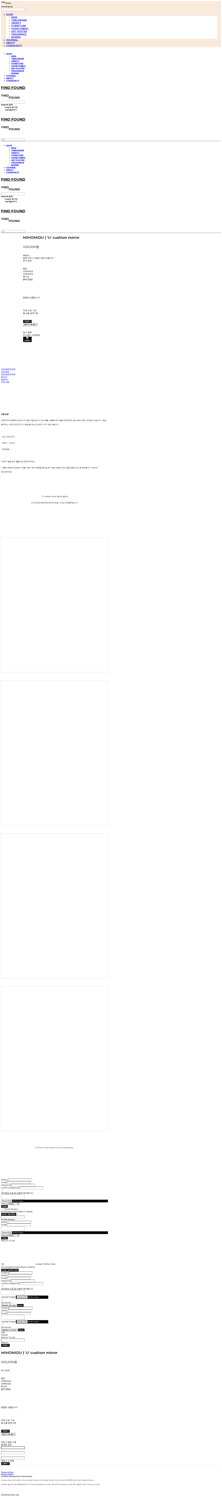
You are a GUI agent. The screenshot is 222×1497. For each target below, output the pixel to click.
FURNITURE (18, 25)
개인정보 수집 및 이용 (11, 1193)
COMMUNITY (14, 45)
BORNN (16, 37)
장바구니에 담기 (8, 1434)
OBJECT (16, 23)
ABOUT (10, 42)
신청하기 (5, 1463)
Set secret (6, 1302)
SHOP (9, 14)
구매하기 (5, 1345)
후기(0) (4, 377)
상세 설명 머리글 (8, 369)
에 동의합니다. (17, 1193)
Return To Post (9, 1330)
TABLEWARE (19, 20)
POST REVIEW (8, 1214)
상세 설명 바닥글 (8, 374)
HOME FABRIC (20, 28)
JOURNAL (12, 40)
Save (20, 1305)
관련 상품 (5, 382)
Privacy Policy (7, 1474)
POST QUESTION (10, 1270)
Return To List (9, 1305)
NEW (14, 17)
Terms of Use (7, 1472)
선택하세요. (28, 271)
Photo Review (11, 1209)
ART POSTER (19, 31)
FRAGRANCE (18, 34)
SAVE (4, 1206)
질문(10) (4, 379)
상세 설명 (5, 371)
